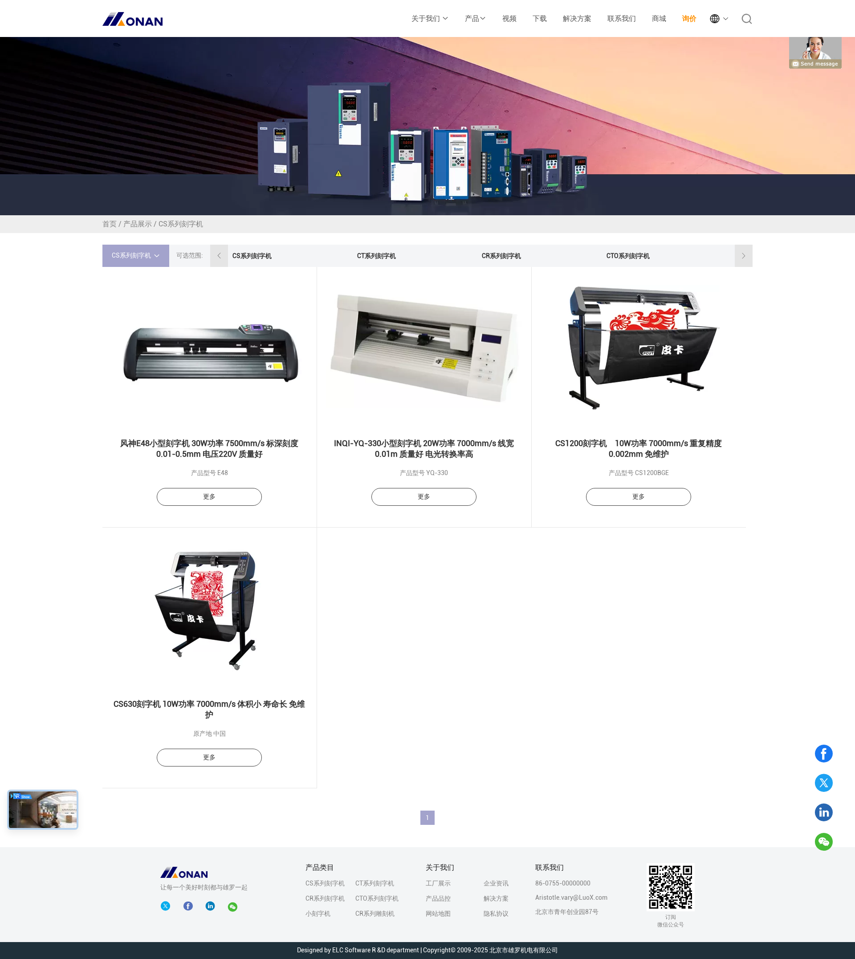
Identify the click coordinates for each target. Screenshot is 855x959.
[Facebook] (824, 753)
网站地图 (438, 913)
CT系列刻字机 (376, 255)
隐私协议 (496, 913)
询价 (689, 18)
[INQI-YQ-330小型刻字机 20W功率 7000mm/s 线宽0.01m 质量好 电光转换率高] (424, 347)
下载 (540, 18)
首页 (109, 224)
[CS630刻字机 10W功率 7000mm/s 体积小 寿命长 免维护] (209, 608)
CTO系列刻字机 (628, 255)
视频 (509, 18)
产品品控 (438, 898)
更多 (209, 496)
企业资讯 (496, 883)
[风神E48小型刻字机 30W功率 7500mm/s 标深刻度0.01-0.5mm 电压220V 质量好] (209, 347)
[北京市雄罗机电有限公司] (184, 871)
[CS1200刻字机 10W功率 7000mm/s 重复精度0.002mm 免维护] (639, 347)
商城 (659, 18)
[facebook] (190, 906)
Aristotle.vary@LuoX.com (571, 897)
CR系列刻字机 (501, 255)
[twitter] (824, 783)
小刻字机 (317, 913)
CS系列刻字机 (252, 255)
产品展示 (137, 224)
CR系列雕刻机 (375, 913)
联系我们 (621, 18)
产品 (472, 18)
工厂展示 (438, 883)
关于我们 (426, 18)
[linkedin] (824, 812)
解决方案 (577, 18)
